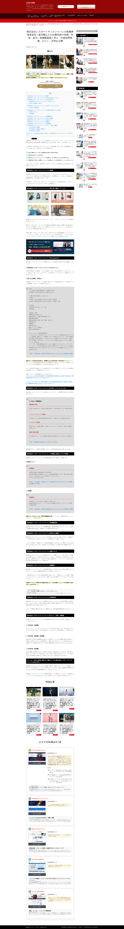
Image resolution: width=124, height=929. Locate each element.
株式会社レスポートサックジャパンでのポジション (42, 101)
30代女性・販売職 (34, 127)
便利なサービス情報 (82, 15)
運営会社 (28, 927)
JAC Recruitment (37, 859)
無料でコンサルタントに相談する (50, 86)
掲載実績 (91, 15)
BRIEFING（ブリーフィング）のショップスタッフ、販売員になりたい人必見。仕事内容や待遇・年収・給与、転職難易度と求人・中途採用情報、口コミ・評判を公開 (33, 703)
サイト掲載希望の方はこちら (65, 6)
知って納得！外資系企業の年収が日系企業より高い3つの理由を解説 (90, 51)
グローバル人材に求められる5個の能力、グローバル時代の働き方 (90, 79)
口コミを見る (37, 763)
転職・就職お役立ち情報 (33, 16)
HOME (29, 15)
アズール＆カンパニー (39, 750)
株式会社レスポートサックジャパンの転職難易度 (39, 116)
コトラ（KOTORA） (38, 891)
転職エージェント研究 (47, 16)
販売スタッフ (33, 112)
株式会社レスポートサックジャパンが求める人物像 (40, 118)
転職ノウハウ (58, 16)
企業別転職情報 (71, 15)
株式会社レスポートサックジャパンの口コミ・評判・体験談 (42, 125)
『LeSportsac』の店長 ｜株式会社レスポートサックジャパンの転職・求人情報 (53, 353)
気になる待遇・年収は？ (35, 103)
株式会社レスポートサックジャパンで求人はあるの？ (40, 99)
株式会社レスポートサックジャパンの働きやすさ (39, 120)
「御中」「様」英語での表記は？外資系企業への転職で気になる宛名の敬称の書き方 (90, 70)
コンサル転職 (44, 15)
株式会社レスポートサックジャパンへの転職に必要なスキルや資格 (43, 110)
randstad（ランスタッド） (40, 798)
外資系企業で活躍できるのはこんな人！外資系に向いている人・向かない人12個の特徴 (90, 60)
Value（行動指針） (34, 107)
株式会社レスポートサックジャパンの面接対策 (39, 123)
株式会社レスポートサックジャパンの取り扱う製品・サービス (42, 97)
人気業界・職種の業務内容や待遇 (57, 15)
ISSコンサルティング (38, 829)
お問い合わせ (43, 927)
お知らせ (36, 15)
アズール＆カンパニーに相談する (41, 251)
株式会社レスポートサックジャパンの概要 (38, 96)
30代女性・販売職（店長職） (37, 129)
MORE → (38, 710)
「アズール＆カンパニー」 (38, 675)
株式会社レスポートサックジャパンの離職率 (38, 121)
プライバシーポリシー (35, 927)
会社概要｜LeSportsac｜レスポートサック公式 (45, 441)
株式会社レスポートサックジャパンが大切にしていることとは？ (43, 105)
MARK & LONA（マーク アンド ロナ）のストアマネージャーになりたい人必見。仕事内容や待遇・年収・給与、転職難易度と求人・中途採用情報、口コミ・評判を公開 (50, 703)
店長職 (31, 113)
